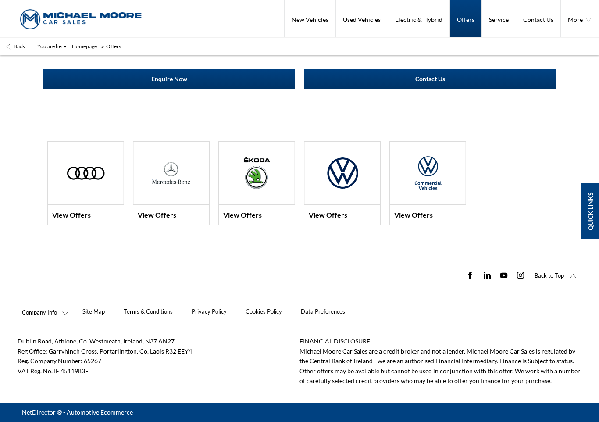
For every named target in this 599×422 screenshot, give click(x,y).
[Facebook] (470, 274)
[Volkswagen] (342, 173)
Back (19, 46)
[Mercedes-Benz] (171, 173)
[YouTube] (504, 274)
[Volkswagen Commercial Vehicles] (427, 173)
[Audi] (85, 173)
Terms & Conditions (148, 311)
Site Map (93, 311)
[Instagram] (520, 274)
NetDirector (39, 412)
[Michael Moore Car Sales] (81, 18)
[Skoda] (256, 173)
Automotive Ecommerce (100, 412)
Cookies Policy (264, 311)
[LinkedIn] (487, 274)
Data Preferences (323, 311)
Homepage (84, 46)
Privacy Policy (209, 311)
